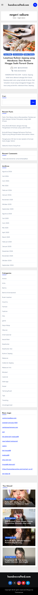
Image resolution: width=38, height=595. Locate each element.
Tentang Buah (7, 391)
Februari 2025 (7, 242)
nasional (5, 377)
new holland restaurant (10, 441)
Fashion (5, 311)
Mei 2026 (5, 185)
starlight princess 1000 (9, 423)
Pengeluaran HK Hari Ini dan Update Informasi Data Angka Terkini (16, 562)
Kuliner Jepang (29, 54)
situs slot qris (6, 460)
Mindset (5, 372)
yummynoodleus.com (9, 418)
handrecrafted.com (18, 5)
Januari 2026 (6, 195)
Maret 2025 (6, 237)
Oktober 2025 (6, 204)
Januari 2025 (6, 246)
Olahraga (5, 381)
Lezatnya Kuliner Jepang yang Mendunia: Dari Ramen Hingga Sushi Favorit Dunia (19, 61)
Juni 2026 (5, 181)
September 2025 (8, 209)
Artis (3, 283)
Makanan (5, 358)
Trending (5, 400)
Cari (4, 96)
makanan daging (8, 363)
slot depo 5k (6, 474)
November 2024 (7, 256)
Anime (4, 278)
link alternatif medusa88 (10, 437)
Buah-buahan (7, 297)
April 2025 (5, 232)
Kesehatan (5, 344)
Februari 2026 (7, 190)
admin (15, 68)
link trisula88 (6, 450)
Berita (4, 288)
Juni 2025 (5, 223)
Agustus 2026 (7, 171)
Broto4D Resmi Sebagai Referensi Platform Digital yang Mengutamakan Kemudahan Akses (18, 542)
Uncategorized (7, 405)
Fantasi (4, 307)
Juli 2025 (5, 218)
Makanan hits (6, 367)
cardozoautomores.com (10, 427)
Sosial (4, 386)
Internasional (17, 54)
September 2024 (8, 265)
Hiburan (5, 330)
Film (3, 316)
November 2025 (7, 200)
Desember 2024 (7, 251)
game (4, 321)
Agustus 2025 (7, 214)
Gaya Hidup (7, 54)
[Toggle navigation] (2, 5)
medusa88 (5, 455)
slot (3, 432)
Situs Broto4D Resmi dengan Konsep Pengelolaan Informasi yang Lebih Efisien (19, 523)
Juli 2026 (5, 176)
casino (4, 446)
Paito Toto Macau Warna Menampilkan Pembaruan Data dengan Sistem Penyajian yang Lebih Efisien (19, 119)
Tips (3, 396)
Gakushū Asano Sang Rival (11, 146)
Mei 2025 (5, 228)
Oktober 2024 (6, 260)
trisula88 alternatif (8, 464)
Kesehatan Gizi (7, 349)
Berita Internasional (9, 292)
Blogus (29, 590)
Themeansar (19, 592)
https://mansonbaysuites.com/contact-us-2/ (17, 469)
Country (5, 302)
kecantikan (6, 339)
